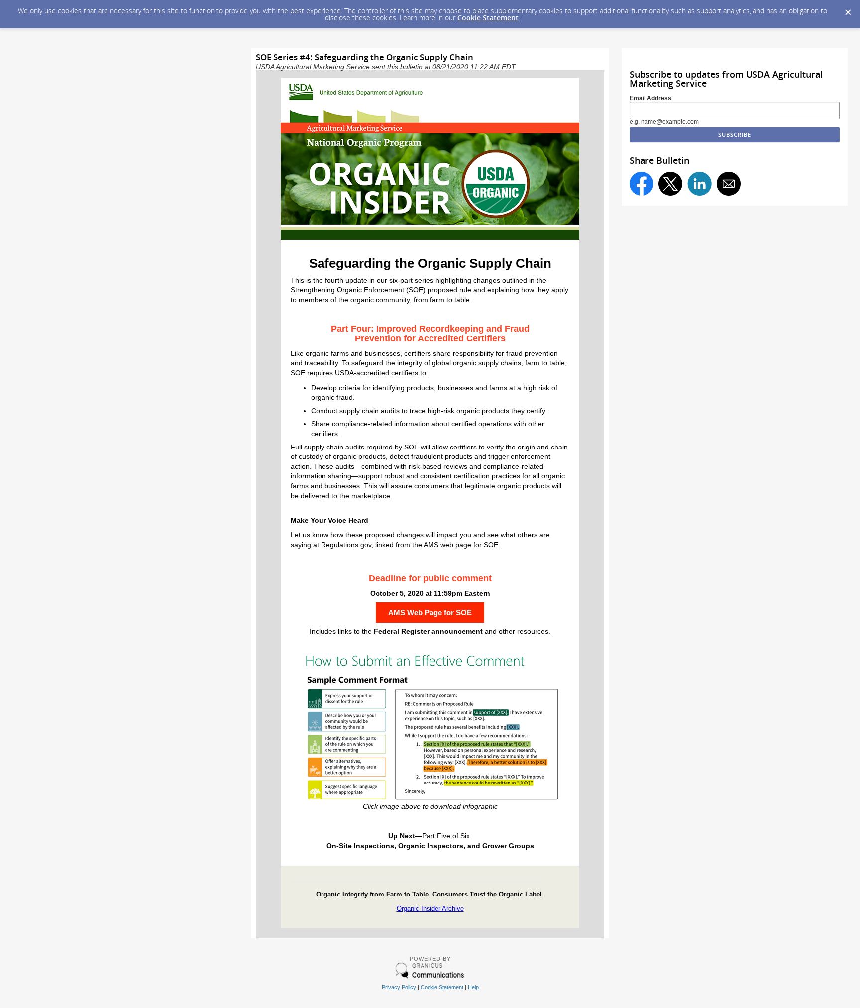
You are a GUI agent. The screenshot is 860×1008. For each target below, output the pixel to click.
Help (473, 987)
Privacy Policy (399, 987)
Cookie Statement (488, 17)
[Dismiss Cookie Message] (847, 9)
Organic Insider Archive (430, 908)
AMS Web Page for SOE (430, 612)
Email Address (650, 98)
